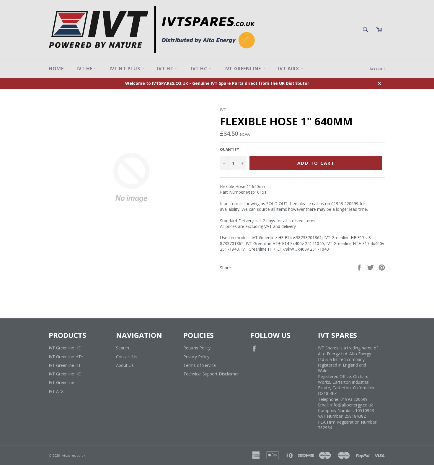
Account (377, 69)
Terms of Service (199, 365)
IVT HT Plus (125, 68)
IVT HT (166, 68)
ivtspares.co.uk (73, 455)
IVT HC (200, 68)
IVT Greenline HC (65, 374)
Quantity (229, 149)
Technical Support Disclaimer (211, 374)
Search (122, 348)
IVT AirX (289, 68)
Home (56, 68)
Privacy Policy (196, 356)
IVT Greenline (243, 68)
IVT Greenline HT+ (66, 356)
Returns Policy (197, 348)
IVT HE (85, 68)
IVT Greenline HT (65, 365)
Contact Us (126, 356)
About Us (125, 365)
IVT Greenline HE (65, 348)
